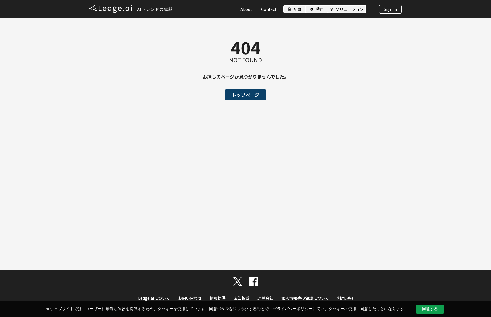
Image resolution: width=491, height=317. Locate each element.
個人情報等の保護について (305, 298)
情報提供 (218, 298)
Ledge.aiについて (154, 298)
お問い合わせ (190, 298)
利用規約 (345, 298)
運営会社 (265, 298)
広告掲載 (241, 298)
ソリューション (349, 9)
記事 (297, 9)
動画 (320, 9)
